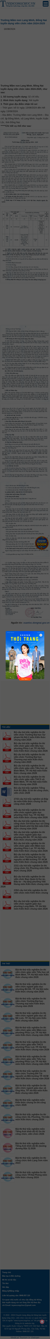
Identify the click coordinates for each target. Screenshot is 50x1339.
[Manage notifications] (42, 1322)
